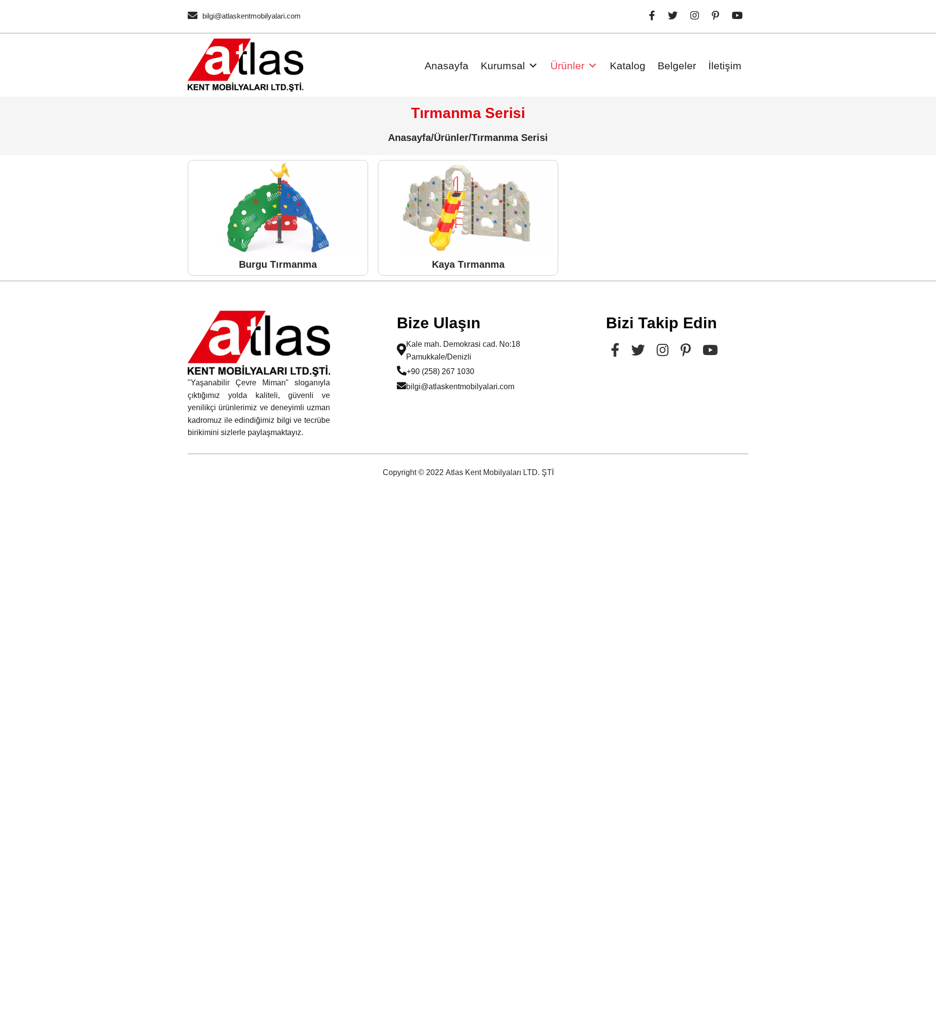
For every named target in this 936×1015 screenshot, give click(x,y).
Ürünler (567, 65)
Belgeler (677, 65)
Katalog (627, 65)
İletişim (724, 65)
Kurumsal (503, 65)
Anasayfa (446, 65)
